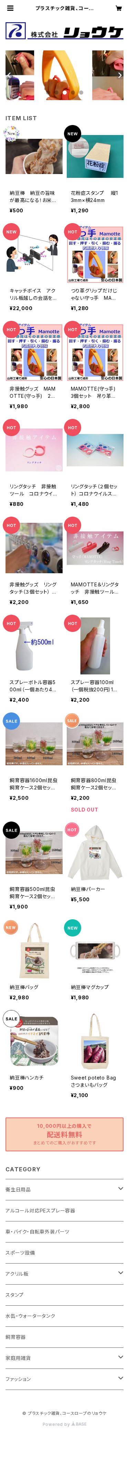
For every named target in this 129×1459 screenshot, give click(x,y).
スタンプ (15, 1295)
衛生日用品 (18, 1189)
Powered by (57, 1424)
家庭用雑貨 (18, 1358)
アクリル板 (17, 1274)
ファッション (18, 1379)
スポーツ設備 (20, 1253)
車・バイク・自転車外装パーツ (37, 1232)
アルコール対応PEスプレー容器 (40, 1210)
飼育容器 (16, 1337)
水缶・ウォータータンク (30, 1316)
